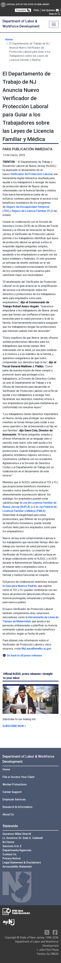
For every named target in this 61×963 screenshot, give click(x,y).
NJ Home (8, 842)
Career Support (12, 792)
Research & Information (17, 807)
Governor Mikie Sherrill (17, 834)
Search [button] (53, 13)
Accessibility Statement (17, 866)
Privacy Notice (12, 858)
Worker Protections (15, 784)
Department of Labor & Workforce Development (28, 759)
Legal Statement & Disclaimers (22, 862)
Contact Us (9, 854)
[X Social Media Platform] (47, 933)
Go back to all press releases (24, 655)
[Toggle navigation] (53, 24)
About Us (8, 814)
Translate (21, 10)
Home (9, 39)
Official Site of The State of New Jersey (28, 4)
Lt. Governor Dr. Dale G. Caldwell (23, 838)
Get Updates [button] (48, 10)
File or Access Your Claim (19, 777)
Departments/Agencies (17, 850)
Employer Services (14, 799)
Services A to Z (12, 846)
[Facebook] (55, 933)
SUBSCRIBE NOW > (14, 726)
